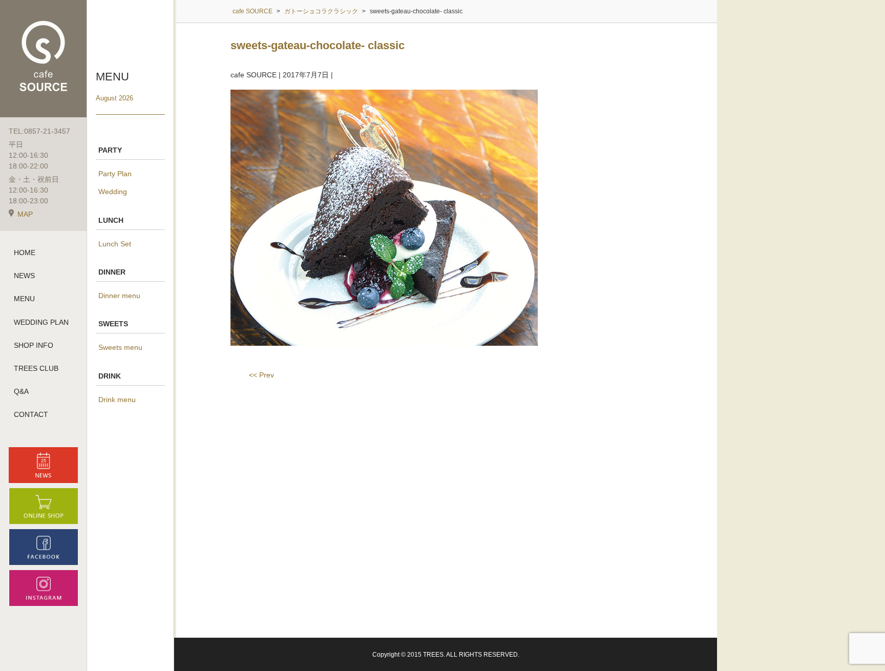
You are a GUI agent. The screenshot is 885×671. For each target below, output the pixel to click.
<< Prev (261, 375)
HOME (24, 252)
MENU (24, 299)
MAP (25, 214)
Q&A (21, 391)
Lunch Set (114, 244)
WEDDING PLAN (41, 322)
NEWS (24, 275)
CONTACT (31, 414)
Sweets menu (120, 347)
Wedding (112, 191)
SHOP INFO (33, 345)
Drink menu (117, 399)
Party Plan (115, 174)
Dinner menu (119, 295)
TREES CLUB (36, 368)
